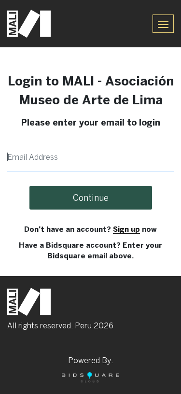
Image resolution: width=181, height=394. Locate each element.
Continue (91, 198)
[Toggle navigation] (163, 23)
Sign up (126, 229)
